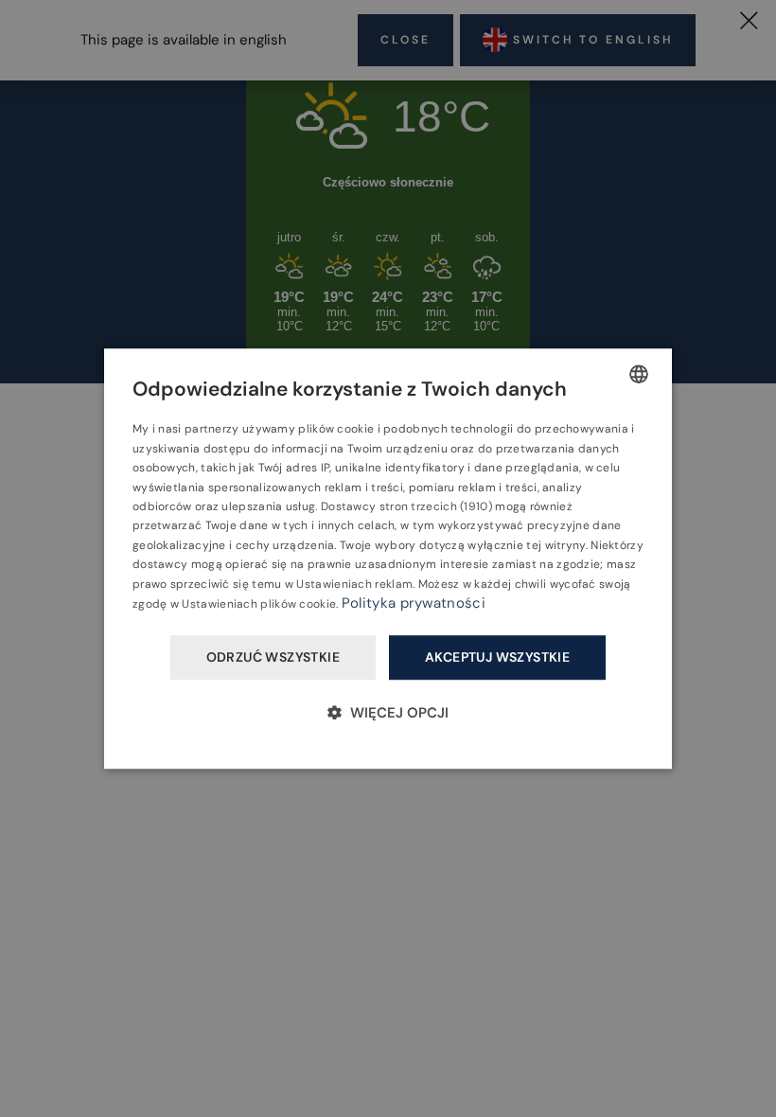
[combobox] (638, 373)
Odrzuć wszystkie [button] (273, 657)
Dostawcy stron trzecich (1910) (406, 506)
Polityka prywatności (413, 603)
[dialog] (388, 558)
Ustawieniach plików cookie (259, 604)
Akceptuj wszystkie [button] (497, 657)
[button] (388, 712)
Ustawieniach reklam (354, 584)
